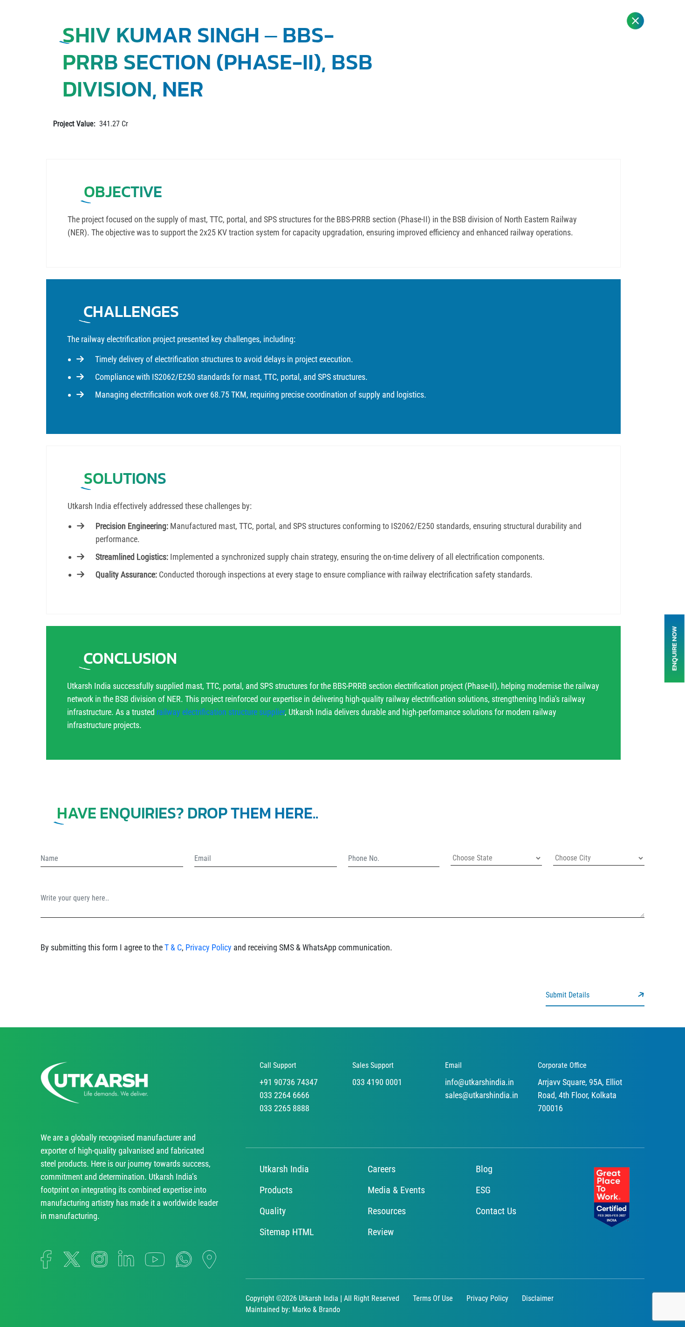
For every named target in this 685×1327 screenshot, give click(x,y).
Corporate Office (562, 1065)
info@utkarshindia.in (479, 1082)
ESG (483, 1190)
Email (453, 1065)
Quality (273, 1211)
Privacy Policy (208, 947)
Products (276, 1190)
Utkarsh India (284, 1169)
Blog (484, 1169)
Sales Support (373, 1065)
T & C (173, 947)
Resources (387, 1211)
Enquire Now (674, 648)
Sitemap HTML (287, 1232)
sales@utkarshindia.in (481, 1095)
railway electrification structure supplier (221, 712)
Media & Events (396, 1190)
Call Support (278, 1065)
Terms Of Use (433, 1298)
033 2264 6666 (284, 1095)
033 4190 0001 (377, 1082)
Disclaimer (538, 1298)
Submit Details (568, 994)
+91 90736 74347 (289, 1082)
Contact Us (496, 1211)
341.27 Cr (90, 123)
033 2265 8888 (284, 1108)
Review (381, 1232)
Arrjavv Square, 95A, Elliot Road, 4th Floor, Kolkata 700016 (580, 1095)
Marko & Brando (316, 1309)
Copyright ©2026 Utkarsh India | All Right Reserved (322, 1298)
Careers (382, 1169)
